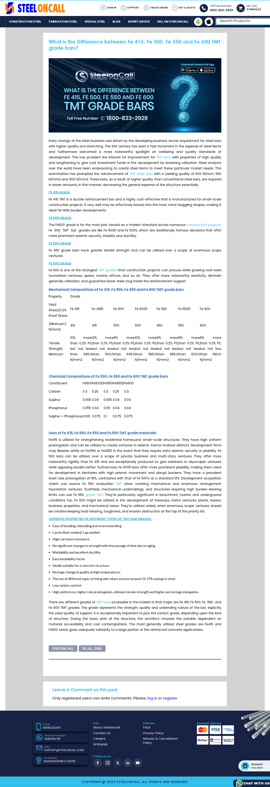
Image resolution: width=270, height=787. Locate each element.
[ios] (209, 21)
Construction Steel (25, 21)
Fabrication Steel (63, 21)
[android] (198, 21)
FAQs (147, 727)
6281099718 (52, 739)
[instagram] (107, 762)
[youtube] (137, 762)
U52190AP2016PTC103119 (59, 761)
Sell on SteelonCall (173, 21)
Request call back (254, 765)
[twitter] (117, 762)
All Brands (100, 744)
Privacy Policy (153, 733)
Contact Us (102, 733)
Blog (116, 21)
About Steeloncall (106, 727)
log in (152, 698)
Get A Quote (187, 7)
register (170, 698)
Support (133, 7)
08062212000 (52, 728)
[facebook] (97, 762)
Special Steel (95, 21)
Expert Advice (139, 21)
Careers (99, 739)
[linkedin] (127, 762)
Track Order (159, 7)
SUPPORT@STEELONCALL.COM (64, 750)
